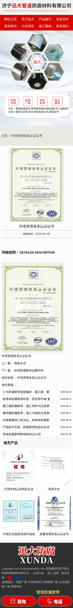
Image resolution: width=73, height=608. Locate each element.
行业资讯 (28, 26)
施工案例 (45, 26)
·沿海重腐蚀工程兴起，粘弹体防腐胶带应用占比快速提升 (25, 421)
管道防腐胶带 (48, 592)
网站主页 (10, 19)
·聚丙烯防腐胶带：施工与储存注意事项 (25, 414)
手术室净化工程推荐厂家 (43, 582)
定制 (57, 573)
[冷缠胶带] (36, 563)
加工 (50, 573)
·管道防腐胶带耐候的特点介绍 (21, 434)
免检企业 (20, 363)
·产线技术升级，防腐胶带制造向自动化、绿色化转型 (25, 428)
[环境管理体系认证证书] (36, 185)
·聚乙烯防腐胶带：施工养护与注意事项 (25, 407)
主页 (5, 135)
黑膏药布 (16, 586)
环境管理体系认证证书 (26, 135)
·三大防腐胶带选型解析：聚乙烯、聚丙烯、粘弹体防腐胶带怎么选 (25, 392)
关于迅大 (28, 19)
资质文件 (62, 19)
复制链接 (52, 568)
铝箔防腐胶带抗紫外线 (28, 370)
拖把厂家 (21, 582)
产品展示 (45, 19)
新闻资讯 (10, 26)
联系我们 (62, 26)
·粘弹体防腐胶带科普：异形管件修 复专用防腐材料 (26, 400)
